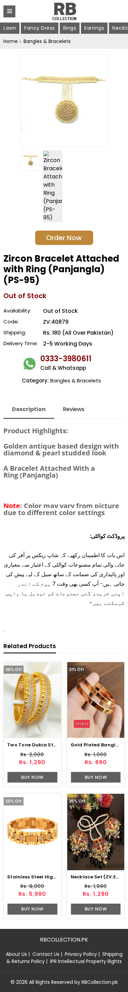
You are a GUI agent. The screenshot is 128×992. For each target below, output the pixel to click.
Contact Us (45, 954)
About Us (16, 954)
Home (10, 41)
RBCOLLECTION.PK (64, 940)
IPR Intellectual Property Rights (86, 961)
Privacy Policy (81, 954)
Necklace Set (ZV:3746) (99, 877)
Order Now (64, 238)
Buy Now (32, 777)
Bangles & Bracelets (47, 41)
